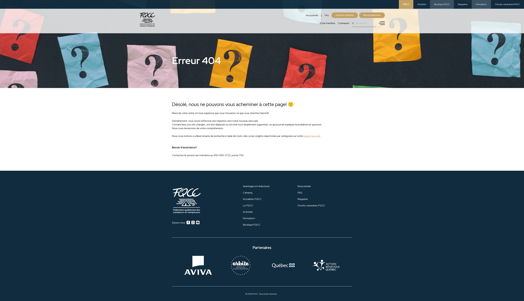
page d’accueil (312, 136)
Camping (247, 192)
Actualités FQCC (252, 199)
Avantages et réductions (256, 186)
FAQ (327, 15)
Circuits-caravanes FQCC (507, 4)
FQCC (406, 4)
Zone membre (327, 23)
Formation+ (481, 4)
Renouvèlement (372, 15)
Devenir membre (345, 15)
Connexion (343, 23)
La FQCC (248, 205)
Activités (421, 4)
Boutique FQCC (442, 4)
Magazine (463, 4)
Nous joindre (312, 15)
